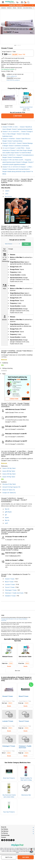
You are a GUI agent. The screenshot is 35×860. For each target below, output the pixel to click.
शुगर (6, 515)
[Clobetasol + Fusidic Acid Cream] (25, 738)
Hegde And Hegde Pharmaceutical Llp (20, 62)
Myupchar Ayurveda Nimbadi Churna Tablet (26, 108)
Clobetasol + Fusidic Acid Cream (14, 593)
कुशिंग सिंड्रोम (8, 512)
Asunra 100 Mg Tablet (8, 477)
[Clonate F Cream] (9, 689)
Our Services (4, 831)
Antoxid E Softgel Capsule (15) (11, 487)
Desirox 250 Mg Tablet (9, 468)
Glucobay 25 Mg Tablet (9, 484)
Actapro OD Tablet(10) (9, 492)
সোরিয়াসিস (7, 191)
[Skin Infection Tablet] (25, 649)
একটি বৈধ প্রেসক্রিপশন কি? (12, 76)
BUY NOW (25, 857)
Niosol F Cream (9, 581)
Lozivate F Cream (10, 584)
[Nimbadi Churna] (9, 649)
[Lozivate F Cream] (9, 714)
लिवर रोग (7, 509)
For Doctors (4, 833)
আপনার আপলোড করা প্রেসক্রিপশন (13, 80)
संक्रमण (7, 517)
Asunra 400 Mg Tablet (8, 471)
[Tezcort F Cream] (25, 714)
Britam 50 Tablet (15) (8, 490)
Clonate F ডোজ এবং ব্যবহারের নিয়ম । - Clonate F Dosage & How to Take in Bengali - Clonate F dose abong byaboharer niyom (17, 134)
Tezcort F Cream (10, 587)
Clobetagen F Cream (11, 590)
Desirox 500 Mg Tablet (9, 474)
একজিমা (6, 194)
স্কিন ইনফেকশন (8, 196)
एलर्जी (6, 523)
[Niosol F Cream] (25, 689)
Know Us (3, 827)
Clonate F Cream (9, 579)
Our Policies (4, 829)
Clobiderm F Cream (10, 596)
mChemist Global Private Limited (13, 67)
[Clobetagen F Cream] (9, 738)
